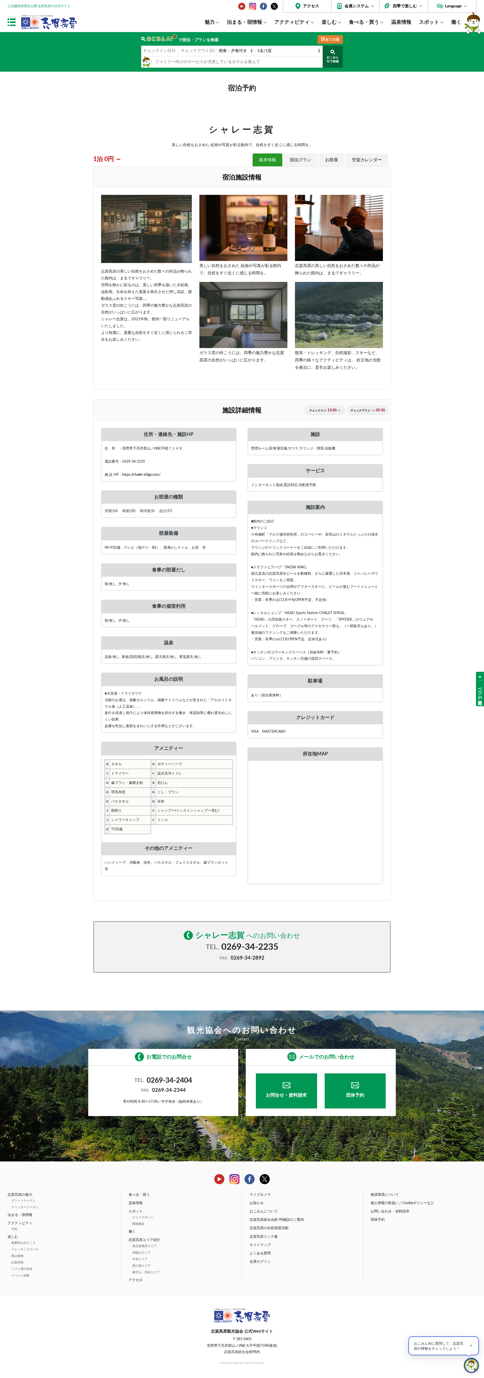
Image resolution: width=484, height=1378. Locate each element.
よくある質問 (260, 1253)
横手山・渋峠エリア (146, 1272)
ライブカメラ (260, 1195)
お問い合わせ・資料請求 (390, 1211)
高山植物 (17, 1255)
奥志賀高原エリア (144, 1246)
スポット (429, 22)
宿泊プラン (300, 160)
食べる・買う (364, 22)
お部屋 (331, 160)
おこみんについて (264, 1211)
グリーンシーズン (23, 1200)
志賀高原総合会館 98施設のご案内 (277, 1220)
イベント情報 (20, 1275)
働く (456, 22)
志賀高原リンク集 (264, 1236)
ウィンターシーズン (25, 1207)
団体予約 (355, 1095)
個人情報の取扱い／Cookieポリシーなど (402, 1203)
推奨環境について (385, 1195)
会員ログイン (260, 1261)
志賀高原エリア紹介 (144, 1240)
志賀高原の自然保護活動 (269, 1228)
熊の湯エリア (141, 1265)
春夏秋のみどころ (23, 1242)
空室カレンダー (367, 160)
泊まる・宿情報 (244, 22)
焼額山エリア (141, 1252)
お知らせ (257, 1203)
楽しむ (329, 22)
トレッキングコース (25, 1249)
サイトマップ (260, 1245)
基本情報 (267, 160)
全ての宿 (332, 39)
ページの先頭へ (480, 693)
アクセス (311, 6)
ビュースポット (143, 1217)
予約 (14, 1229)
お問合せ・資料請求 (286, 1095)
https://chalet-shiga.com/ (141, 474)
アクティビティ (292, 22)
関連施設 (138, 1223)
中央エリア (139, 1259)
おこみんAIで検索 (333, 59)
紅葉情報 (17, 1262)
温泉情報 (401, 22)
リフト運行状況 (22, 1268)
